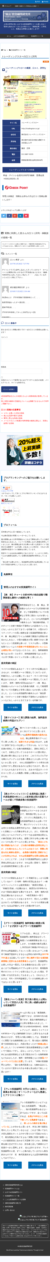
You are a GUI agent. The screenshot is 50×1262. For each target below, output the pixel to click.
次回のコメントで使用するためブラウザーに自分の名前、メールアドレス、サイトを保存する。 (25, 381)
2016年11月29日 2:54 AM (20, 291)
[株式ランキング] (8, 500)
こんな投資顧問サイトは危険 (15, 1199)
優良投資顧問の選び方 (13, 1203)
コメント (4, 337)
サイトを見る (13, 707)
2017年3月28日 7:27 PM (19, 264)
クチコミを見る (37, 707)
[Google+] (14, 216)
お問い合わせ (10, 1210)
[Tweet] (3, 216)
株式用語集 (9, 1206)
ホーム (9, 36)
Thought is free (38, 1250)
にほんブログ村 (7, 491)
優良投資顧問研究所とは (14, 1185)
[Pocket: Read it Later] (26, 216)
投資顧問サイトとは (12, 1188)
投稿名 (3, 367)
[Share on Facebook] (9, 216)
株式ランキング (6, 503)
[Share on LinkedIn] (20, 216)
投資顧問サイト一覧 (37, 36)
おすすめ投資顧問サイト (21, 36)
